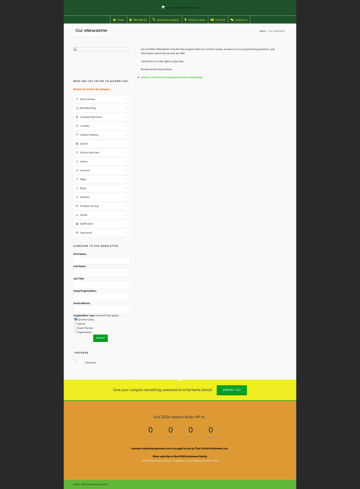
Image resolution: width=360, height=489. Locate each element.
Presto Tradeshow (175, 461)
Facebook (80, 352)
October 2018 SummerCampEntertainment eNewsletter (172, 77)
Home (263, 31)
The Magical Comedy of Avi (203, 461)
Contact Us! (232, 390)
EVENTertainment (151, 461)
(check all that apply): (96, 315)
